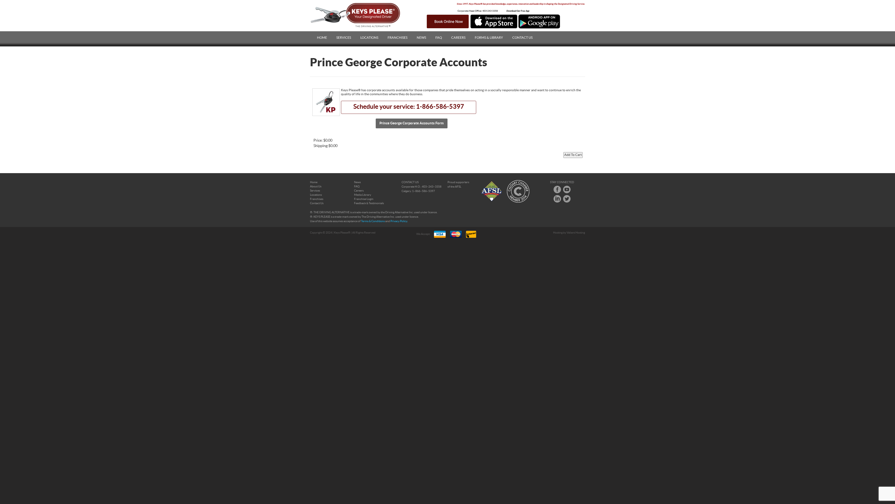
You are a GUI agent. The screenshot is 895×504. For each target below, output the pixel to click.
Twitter (567, 199)
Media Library (362, 194)
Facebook (557, 189)
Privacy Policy (398, 221)
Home (322, 37)
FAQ (438, 37)
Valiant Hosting (576, 232)
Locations (369, 37)
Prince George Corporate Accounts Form (411, 123)
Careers (458, 37)
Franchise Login (363, 199)
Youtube (567, 189)
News (421, 37)
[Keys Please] (356, 15)
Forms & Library (489, 37)
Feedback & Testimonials (369, 203)
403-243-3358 (490, 11)
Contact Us (522, 37)
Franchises (397, 37)
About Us (315, 186)
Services (343, 37)
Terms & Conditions (373, 221)
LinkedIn (557, 199)
